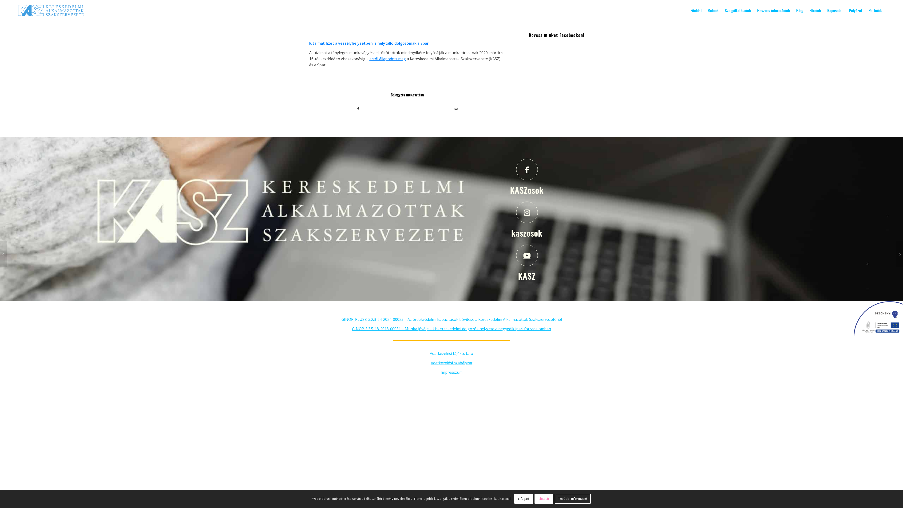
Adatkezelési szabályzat (451, 362)
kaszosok (527, 233)
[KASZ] (527, 255)
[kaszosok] (527, 212)
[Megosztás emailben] (456, 108)
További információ (572, 499)
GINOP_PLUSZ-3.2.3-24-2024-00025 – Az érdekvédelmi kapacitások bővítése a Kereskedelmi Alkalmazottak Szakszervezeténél (451, 319)
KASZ (527, 276)
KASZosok (527, 190)
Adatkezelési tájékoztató (451, 353)
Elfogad (523, 499)
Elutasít (544, 499)
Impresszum (452, 372)
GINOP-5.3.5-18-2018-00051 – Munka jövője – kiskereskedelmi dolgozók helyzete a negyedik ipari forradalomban (451, 328)
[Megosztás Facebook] (358, 108)
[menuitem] (696, 10)
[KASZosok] (527, 169)
